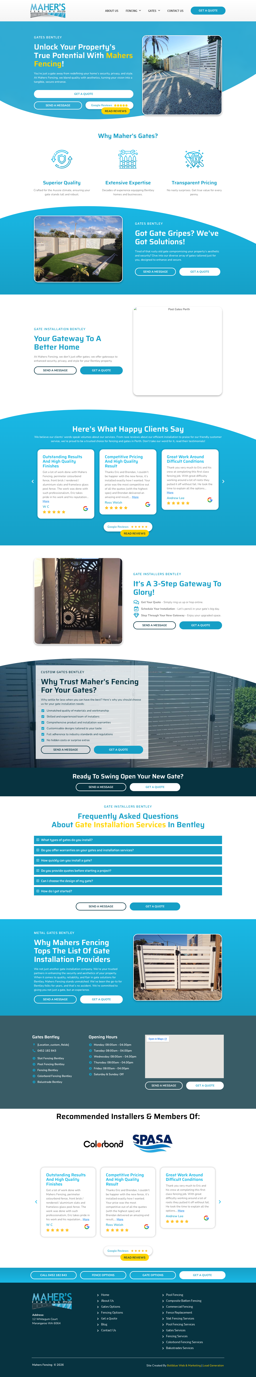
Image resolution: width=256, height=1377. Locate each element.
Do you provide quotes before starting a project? (76, 870)
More (73, 497)
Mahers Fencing (42, 1365)
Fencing (131, 11)
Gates (152, 11)
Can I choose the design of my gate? (67, 880)
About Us (111, 11)
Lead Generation (213, 1365)
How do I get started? (56, 891)
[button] (32, 481)
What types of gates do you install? (67, 839)
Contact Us (175, 11)
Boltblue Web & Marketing (184, 1365)
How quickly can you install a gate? (66, 860)
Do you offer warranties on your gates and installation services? (87, 850)
